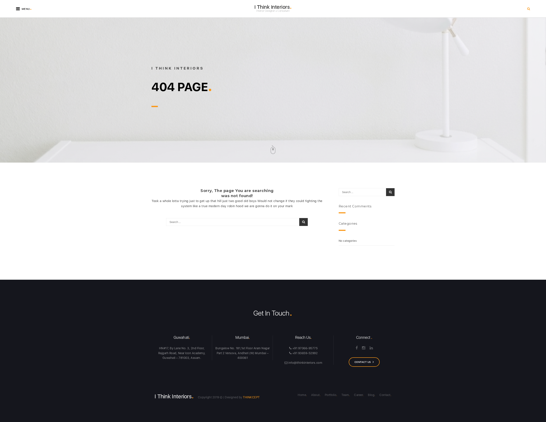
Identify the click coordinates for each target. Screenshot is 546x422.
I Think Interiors (273, 7)
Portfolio (331, 395)
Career (358, 395)
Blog (371, 395)
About (315, 395)
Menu (26, 8)
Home (302, 395)
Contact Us (362, 362)
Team (345, 395)
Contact (385, 395)
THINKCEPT (251, 397)
